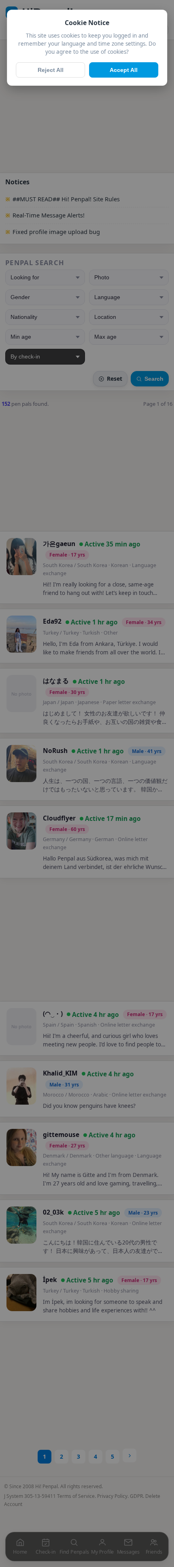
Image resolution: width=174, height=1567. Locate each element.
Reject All (51, 70)
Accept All (124, 70)
